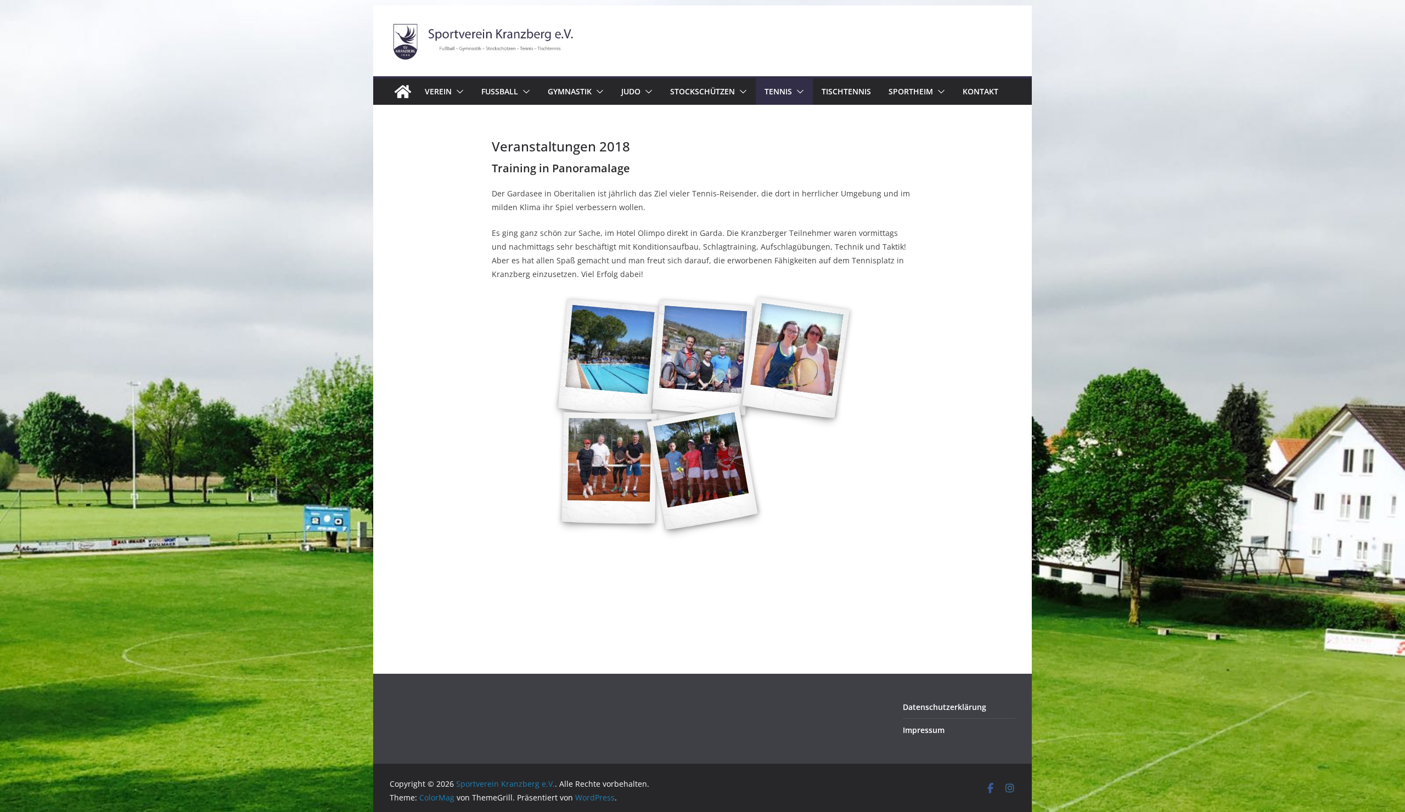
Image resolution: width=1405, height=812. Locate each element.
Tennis (778, 91)
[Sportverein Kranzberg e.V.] (403, 91)
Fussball (499, 91)
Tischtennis (846, 91)
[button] (458, 91)
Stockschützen (702, 91)
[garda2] (702, 358)
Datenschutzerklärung (944, 707)
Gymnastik (570, 91)
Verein (438, 91)
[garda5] (608, 469)
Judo (630, 91)
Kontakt (980, 91)
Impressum (924, 730)
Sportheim (911, 91)
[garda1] (609, 358)
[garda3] (796, 358)
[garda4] (702, 468)
